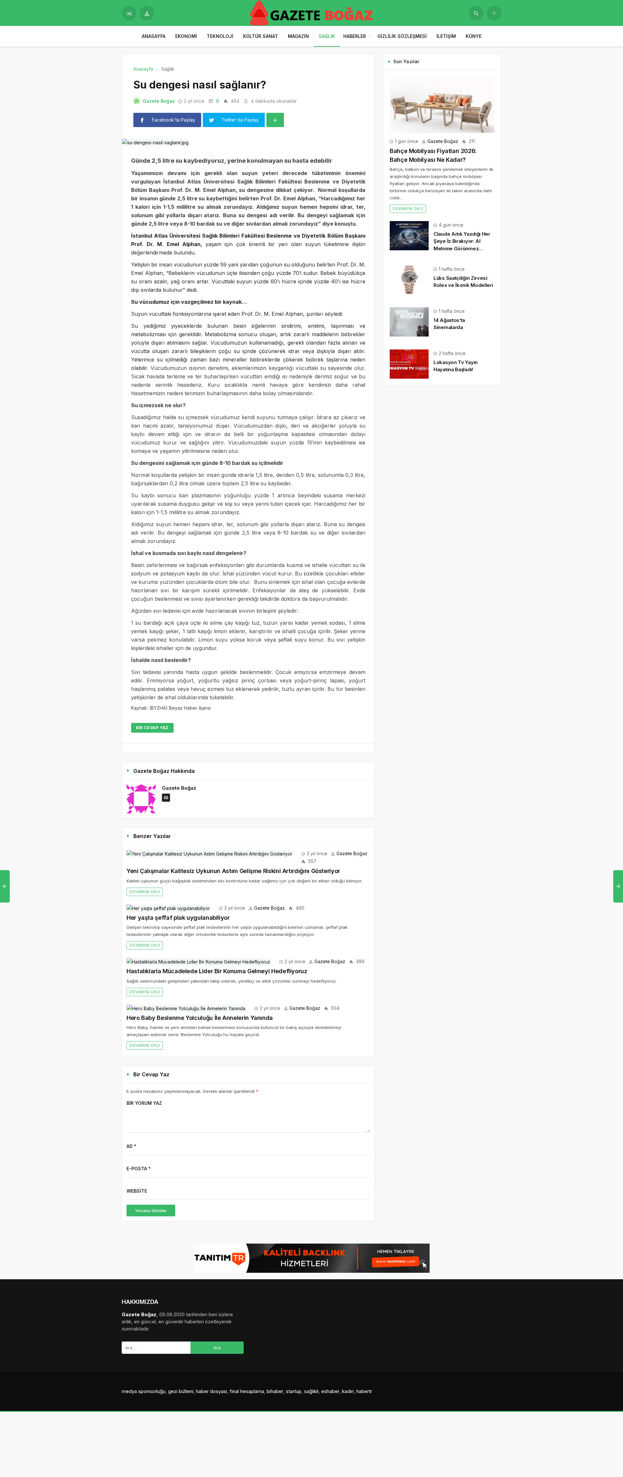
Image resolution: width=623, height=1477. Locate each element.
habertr (364, 1391)
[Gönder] (476, 13)
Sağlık (327, 36)
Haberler (354, 36)
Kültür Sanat (260, 36)
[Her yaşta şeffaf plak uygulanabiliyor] (168, 908)
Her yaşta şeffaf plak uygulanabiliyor (178, 917)
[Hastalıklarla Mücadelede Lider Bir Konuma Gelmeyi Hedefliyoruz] (198, 961)
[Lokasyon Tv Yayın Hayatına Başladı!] (409, 363)
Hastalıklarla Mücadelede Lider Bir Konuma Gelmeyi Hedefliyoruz (217, 971)
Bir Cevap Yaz (152, 727)
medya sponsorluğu (143, 1391)
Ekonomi (186, 36)
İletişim (446, 36)
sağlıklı (311, 1391)
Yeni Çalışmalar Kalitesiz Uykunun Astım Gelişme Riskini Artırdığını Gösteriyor (233, 871)
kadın (348, 1391)
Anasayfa (153, 36)
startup (293, 1391)
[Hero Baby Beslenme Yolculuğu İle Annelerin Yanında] (186, 1008)
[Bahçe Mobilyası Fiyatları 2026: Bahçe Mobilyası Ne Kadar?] (442, 104)
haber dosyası (211, 1391)
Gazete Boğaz (159, 101)
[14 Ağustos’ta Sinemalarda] (409, 321)
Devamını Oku (144, 891)
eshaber (330, 1391)
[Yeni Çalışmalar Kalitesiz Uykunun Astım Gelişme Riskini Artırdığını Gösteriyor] (209, 853)
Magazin (298, 36)
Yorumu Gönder (151, 1210)
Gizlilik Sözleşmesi (402, 36)
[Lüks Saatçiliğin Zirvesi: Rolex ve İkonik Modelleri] (409, 279)
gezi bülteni (180, 1391)
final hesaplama (247, 1391)
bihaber (275, 1391)
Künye (474, 36)
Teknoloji (220, 36)
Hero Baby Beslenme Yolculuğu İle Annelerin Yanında (200, 1017)
